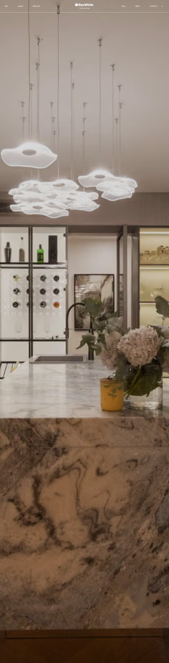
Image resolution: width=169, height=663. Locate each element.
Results (36, 6)
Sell (124, 6)
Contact (154, 6)
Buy (6, 6)
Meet (137, 6)
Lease (20, 6)
